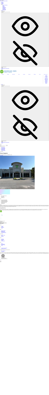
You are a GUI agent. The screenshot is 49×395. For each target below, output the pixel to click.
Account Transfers (3, 148)
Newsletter (2, 236)
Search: (1, 144)
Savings (46, 76)
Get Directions (1, 155)
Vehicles (3, 6)
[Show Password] (25, 40)
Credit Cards (2, 227)
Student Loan (46, 79)
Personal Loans (4, 7)
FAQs (2, 243)
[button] (7, 145)
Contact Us (2, 2)
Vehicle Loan (46, 78)
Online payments (3, 149)
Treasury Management (3, 232)
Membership (2, 239)
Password (2, 12)
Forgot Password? (7, 68)
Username (2, 11)
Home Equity (4, 8)
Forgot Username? (3, 68)
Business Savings (3, 231)
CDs (3, 5)
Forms (2, 245)
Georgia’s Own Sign (3, 248)
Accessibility (2, 251)
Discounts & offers (3, 150)
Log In (2, 10)
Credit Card (46, 80)
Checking (46, 75)
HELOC (46, 82)
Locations (2, 3)
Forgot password (3, 147)
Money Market (4, 9)
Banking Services (3, 244)
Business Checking (3, 230)
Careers (2, 240)
